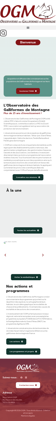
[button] (28, 27)
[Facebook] (21, 378)
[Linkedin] (26, 378)
